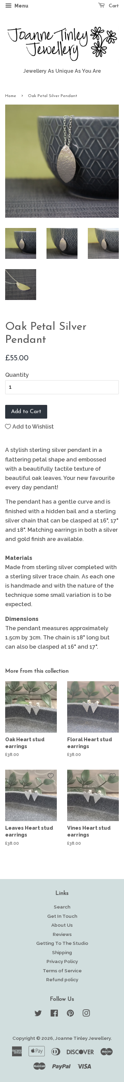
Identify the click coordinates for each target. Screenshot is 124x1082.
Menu (20, 6)
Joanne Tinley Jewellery (83, 1038)
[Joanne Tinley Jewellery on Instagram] (86, 1014)
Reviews (62, 934)
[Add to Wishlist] (50, 687)
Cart (113, 6)
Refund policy (62, 979)
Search (62, 907)
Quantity (17, 375)
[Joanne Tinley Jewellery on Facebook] (54, 1014)
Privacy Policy (62, 961)
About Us (62, 925)
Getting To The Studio (62, 943)
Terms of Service (62, 970)
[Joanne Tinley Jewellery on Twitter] (38, 1014)
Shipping (62, 952)
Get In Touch (62, 916)
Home (10, 96)
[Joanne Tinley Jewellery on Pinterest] (70, 1014)
